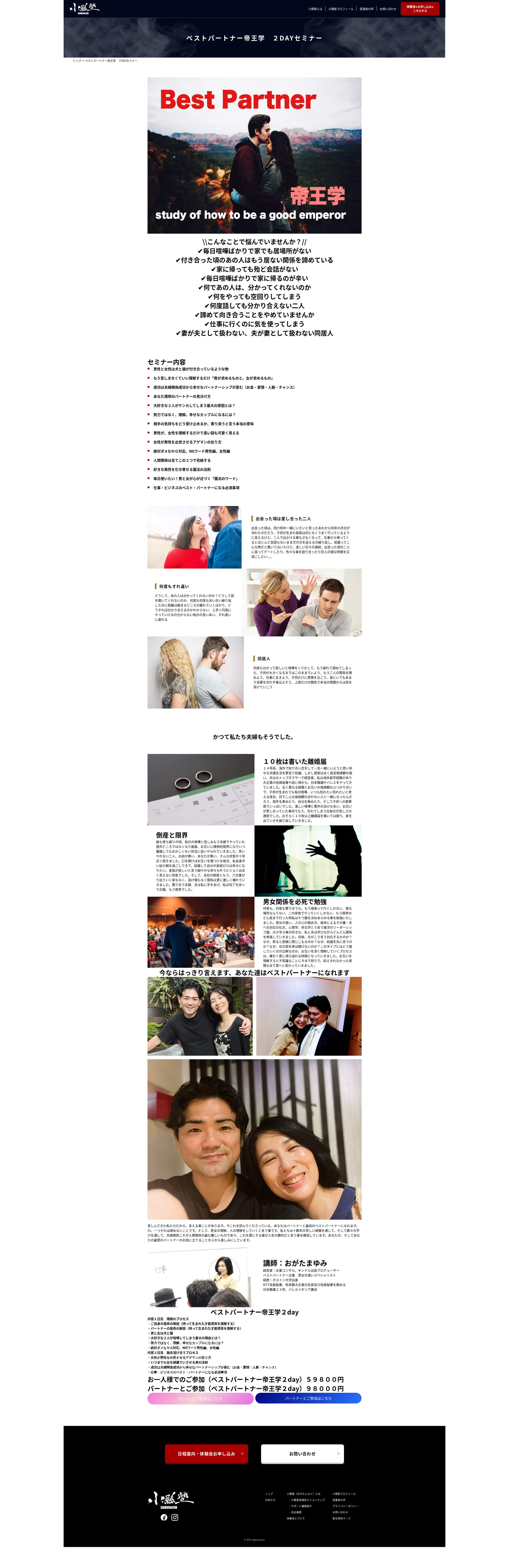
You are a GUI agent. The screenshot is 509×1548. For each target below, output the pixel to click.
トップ (77, 60)
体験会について (296, 1517)
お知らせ (270, 1499)
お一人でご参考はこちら (200, 1398)
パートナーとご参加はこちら (308, 1397)
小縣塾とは (319, 8)
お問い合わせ (392, 8)
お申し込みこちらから (422, 8)
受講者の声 (371, 8)
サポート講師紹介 (301, 1505)
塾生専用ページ (342, 1517)
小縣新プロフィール (344, 8)
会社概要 (296, 1511)
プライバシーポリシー (345, 1505)
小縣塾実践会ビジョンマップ (308, 1499)
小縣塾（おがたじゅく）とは (304, 1493)
